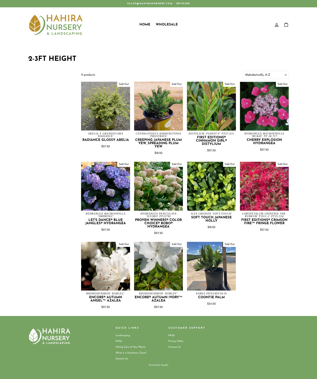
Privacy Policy (175, 341)
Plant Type (39, 73)
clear (71, 96)
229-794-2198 (183, 3)
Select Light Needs (38, 87)
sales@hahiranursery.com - (151, 4)
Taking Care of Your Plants (130, 347)
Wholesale (167, 24)
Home (144, 24)
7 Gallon (32, 81)
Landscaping (123, 335)
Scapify (164, 365)
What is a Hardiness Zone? (131, 353)
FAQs (119, 341)
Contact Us (122, 359)
